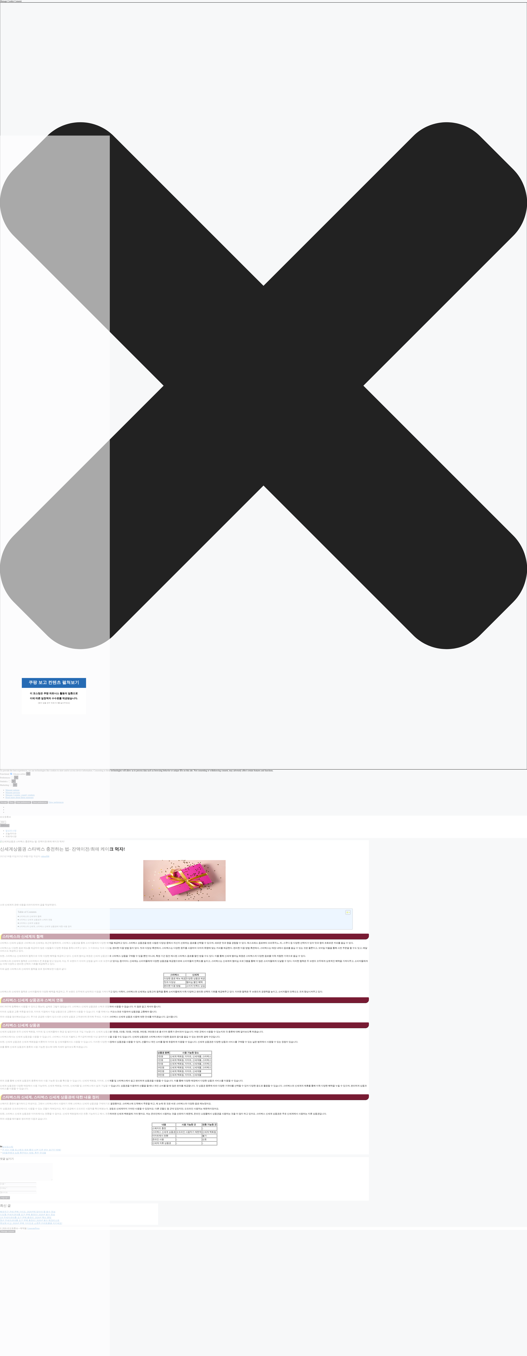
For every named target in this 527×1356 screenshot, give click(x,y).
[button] (263, 385)
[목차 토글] (346, 912)
